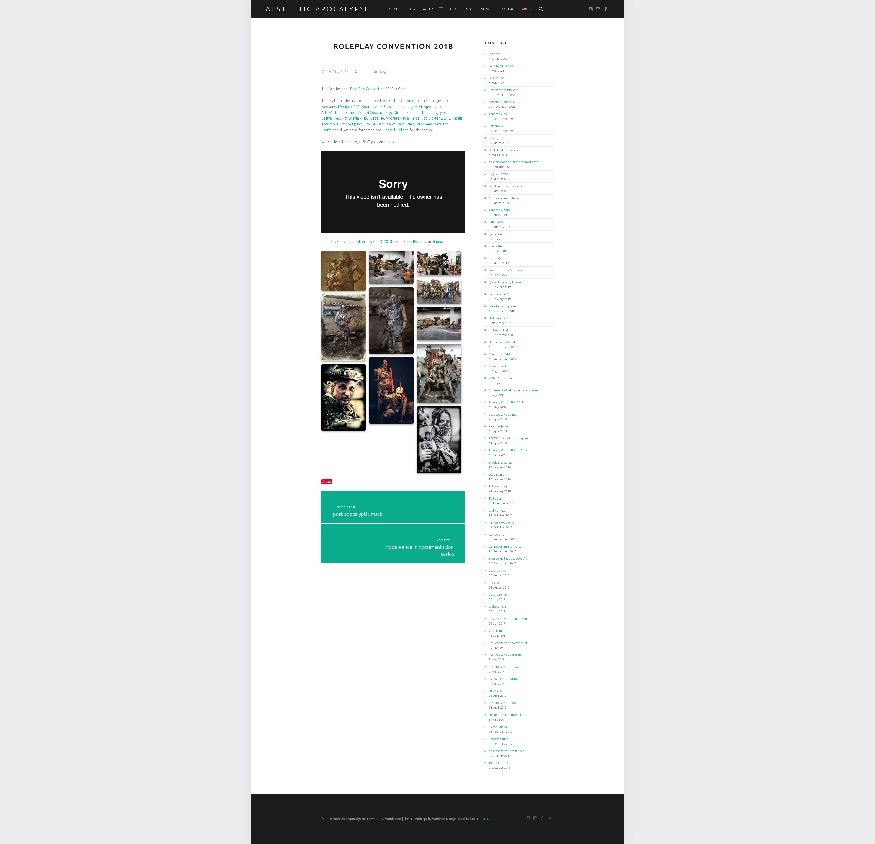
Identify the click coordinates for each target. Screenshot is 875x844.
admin (363, 71)
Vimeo (437, 242)
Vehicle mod (497, 630)
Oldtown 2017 (498, 606)
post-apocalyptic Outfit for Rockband (513, 161)
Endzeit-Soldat (498, 330)
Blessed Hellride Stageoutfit (508, 558)
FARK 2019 (496, 222)
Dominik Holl (358, 118)
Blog (411, 9)
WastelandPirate (341, 112)
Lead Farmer (497, 474)
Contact (509, 9)
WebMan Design (444, 819)
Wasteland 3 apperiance (505, 150)
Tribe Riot (419, 118)
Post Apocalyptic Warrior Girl (508, 642)
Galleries (429, 9)
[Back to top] (549, 818)
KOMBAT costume (501, 378)
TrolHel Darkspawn (380, 124)
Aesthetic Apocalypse (349, 819)
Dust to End (496, 77)
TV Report (495, 498)
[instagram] (599, 9)
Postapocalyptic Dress (503, 666)
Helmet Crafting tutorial (505, 714)
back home (496, 582)
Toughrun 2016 (498, 762)
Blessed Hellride (395, 130)
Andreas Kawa (397, 118)
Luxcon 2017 (497, 690)
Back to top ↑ (468, 819)
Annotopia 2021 (499, 113)
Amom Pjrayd (351, 124)
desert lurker (497, 570)
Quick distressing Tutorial (505, 282)
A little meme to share (503, 198)
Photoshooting (498, 738)
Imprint (484, 819)
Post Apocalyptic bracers (505, 654)
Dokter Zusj (438, 118)
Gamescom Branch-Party (505, 546)
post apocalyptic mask (503, 414)
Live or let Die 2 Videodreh (507, 270)
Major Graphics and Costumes (408, 112)
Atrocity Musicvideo (502, 101)
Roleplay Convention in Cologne (510, 450)
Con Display (496, 534)
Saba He (377, 118)
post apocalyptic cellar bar (506, 750)
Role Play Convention (367, 89)
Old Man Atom (498, 510)
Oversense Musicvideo (504, 90)
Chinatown (496, 125)
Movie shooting (499, 366)
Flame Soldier (498, 726)
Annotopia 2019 (499, 210)
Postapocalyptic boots (503, 702)
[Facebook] (606, 9)
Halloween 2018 (499, 318)
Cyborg (494, 138)
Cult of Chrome (401, 101)
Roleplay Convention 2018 (506, 402)
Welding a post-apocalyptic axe (509, 186)
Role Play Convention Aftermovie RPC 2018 (356, 242)
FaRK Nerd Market (501, 65)
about (454, 9)
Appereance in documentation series (513, 390)
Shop (470, 9)
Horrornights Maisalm (503, 342)
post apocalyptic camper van (508, 618)
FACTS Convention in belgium (508, 438)
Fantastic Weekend (501, 522)
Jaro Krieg (405, 124)
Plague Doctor (498, 174)
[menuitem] (392, 9)
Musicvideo (496, 246)
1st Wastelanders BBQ (503, 678)
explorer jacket (499, 426)
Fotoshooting (498, 486)
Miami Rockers (414, 242)
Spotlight (392, 9)
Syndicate (495, 234)
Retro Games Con (500, 294)
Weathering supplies (502, 306)
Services (488, 9)
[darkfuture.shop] (591, 9)
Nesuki (339, 118)
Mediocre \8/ (348, 107)
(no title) (494, 53)
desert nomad (498, 594)
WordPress (393, 819)
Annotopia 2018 (499, 354)
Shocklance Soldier (501, 462)
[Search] (541, 9)
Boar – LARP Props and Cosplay (387, 107)
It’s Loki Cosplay (370, 112)
